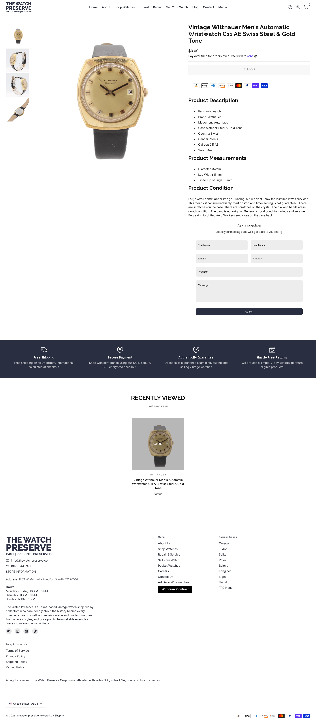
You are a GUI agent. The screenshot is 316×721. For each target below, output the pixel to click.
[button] (290, 7)
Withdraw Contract (175, 589)
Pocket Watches (169, 565)
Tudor (223, 549)
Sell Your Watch (177, 7)
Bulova (223, 565)
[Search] (290, 7)
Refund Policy (15, 667)
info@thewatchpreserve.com (30, 560)
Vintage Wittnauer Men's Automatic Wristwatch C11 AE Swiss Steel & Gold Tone (158, 484)
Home (93, 7)
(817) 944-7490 (21, 566)
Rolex (223, 560)
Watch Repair (153, 7)
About (106, 7)
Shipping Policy (16, 662)
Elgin (222, 577)
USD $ (26, 703)
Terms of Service (17, 650)
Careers (163, 571)
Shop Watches (125, 7)
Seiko (223, 554)
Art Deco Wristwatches (173, 582)
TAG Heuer (226, 587)
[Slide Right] (169, 95)
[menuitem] (188, 543)
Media (222, 7)
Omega (224, 543)
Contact (208, 7)
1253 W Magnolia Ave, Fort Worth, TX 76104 (48, 579)
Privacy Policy (15, 656)
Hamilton (225, 582)
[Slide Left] (39, 95)
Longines (225, 571)
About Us (164, 543)
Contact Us (165, 577)
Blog (195, 7)
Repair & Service (169, 554)
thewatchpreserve (28, 715)
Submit (249, 311)
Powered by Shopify (52, 715)
